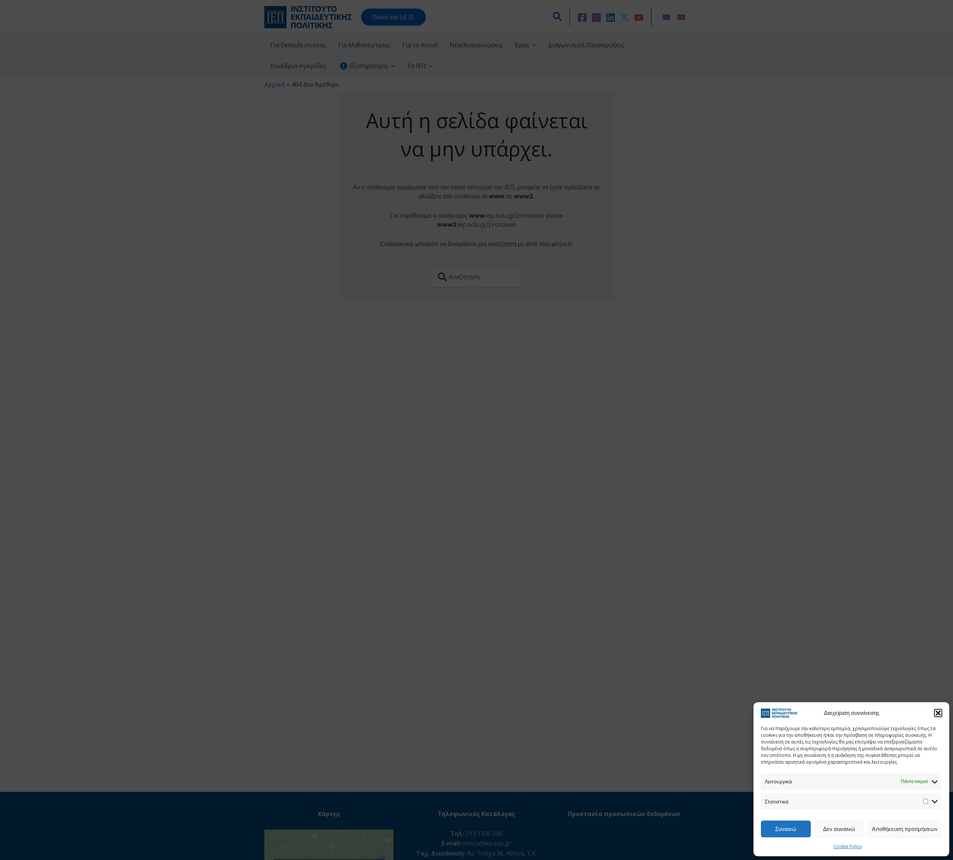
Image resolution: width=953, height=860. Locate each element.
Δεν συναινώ (839, 828)
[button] (938, 713)
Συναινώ (785, 828)
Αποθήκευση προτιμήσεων (905, 828)
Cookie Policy (848, 846)
